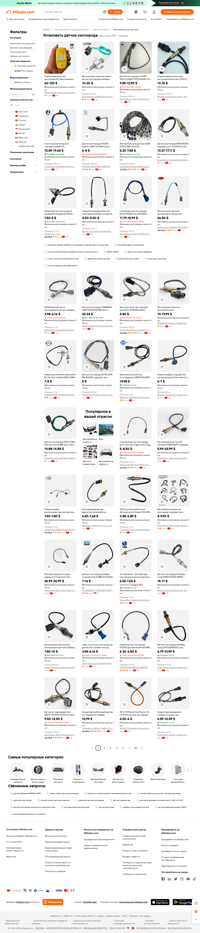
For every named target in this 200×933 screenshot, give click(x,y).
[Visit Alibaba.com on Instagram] (182, 879)
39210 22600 (113, 252)
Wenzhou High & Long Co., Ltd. (97, 525)
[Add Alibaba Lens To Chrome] (52, 902)
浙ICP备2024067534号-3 (180, 928)
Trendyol (133, 916)
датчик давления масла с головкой (29, 814)
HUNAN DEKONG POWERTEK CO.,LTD (173, 323)
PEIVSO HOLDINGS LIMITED (96, 166)
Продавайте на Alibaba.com (175, 839)
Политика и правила (55, 871)
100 (135, 748)
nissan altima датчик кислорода (64, 793)
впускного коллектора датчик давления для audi (109, 793)
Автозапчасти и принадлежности (72, 29)
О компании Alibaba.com (19, 829)
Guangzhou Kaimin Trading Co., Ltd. (136, 330)
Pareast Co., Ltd (52, 234)
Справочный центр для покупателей (134, 837)
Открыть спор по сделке (134, 850)
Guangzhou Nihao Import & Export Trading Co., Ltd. (60, 529)
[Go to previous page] (92, 748)
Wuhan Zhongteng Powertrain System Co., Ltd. (98, 231)
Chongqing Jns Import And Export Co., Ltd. (136, 529)
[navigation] (23, 389)
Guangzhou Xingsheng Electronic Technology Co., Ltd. (60, 166)
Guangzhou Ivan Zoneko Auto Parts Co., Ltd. (173, 525)
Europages (145, 916)
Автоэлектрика (101, 29)
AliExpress (55, 916)
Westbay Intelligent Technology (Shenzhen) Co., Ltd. (136, 397)
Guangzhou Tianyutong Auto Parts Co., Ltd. (173, 160)
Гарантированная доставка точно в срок (58, 849)
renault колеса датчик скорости (55, 800)
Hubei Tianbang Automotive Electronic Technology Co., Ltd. (98, 326)
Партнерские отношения (174, 866)
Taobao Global (113, 916)
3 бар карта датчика (157, 259)
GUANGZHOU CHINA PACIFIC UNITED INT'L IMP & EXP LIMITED (60, 395)
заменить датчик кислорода (91, 800)
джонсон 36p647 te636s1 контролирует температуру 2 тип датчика (78, 245)
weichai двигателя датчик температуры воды (160, 793)
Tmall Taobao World (84, 916)
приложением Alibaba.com (133, 902)
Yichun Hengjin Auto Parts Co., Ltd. (136, 464)
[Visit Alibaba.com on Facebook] (163, 879)
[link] (196, 903)
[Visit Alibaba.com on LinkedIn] (169, 879)
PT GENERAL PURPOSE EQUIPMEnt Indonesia (98, 590)
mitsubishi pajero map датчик (131, 245)
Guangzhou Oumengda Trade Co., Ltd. (60, 458)
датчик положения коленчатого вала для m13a (34, 807)
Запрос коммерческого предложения (96, 846)
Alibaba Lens (22, 902)
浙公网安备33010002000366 (151, 928)
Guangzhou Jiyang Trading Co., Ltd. (136, 234)
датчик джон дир (106, 807)
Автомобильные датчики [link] (126, 29)
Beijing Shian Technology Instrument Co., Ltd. (60, 92)
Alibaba (46, 29)
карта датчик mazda (22, 800)
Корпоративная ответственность (15, 849)
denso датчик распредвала (140, 252)
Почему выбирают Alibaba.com (21, 836)
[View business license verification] (128, 928)
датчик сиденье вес (122, 800)
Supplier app (90, 902)
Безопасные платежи (56, 836)
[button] (104, 12)
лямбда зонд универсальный (136, 807)
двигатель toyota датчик (99, 259)
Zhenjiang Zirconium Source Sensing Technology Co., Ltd (98, 395)
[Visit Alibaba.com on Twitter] (176, 879)
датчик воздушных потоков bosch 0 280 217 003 (161, 800)
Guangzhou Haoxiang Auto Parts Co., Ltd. (173, 227)
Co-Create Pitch (14, 842)
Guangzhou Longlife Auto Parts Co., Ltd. (98, 96)
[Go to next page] (142, 748)
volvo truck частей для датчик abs (63, 259)
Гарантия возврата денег (57, 842)
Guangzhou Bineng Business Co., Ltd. (136, 166)
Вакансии (11, 856)
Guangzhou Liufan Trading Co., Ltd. (136, 99)
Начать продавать (170, 845)
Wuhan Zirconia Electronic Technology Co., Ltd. (173, 96)
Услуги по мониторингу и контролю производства (57, 864)
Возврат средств (131, 856)
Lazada (100, 916)
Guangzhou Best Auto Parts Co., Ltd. (60, 590)
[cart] (145, 12)
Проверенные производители (99, 839)
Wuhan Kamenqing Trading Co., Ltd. (173, 395)
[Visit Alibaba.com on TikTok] (194, 879)
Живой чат (127, 844)
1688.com (68, 916)
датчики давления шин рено (77, 807)
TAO (124, 916)
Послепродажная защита (57, 856)
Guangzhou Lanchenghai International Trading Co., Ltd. (60, 330)
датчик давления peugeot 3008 (172, 807)
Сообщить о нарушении (134, 874)
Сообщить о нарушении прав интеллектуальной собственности (137, 865)
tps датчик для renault (129, 259)
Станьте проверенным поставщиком (172, 858)
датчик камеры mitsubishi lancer (63, 265)
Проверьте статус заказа (174, 851)
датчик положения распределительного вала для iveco (73, 252)
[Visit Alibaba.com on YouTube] (188, 879)
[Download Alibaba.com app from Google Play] (183, 902)
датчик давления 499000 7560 (27, 793)
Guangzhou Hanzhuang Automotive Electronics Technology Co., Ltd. (136, 600)
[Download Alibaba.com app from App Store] (160, 902)
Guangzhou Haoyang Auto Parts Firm (173, 458)
